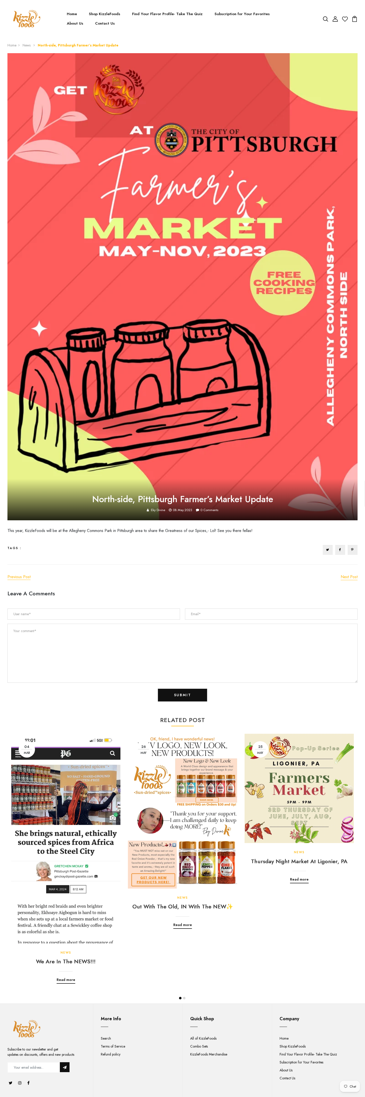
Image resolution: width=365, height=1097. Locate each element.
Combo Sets (199, 1046)
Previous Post (19, 577)
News (27, 45)
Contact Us (105, 23)
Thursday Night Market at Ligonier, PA (299, 861)
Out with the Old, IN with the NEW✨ (182, 906)
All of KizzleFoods (203, 1038)
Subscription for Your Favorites (242, 14)
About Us (75, 23)
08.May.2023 (182, 510)
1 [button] (180, 998)
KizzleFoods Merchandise (208, 1054)
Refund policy (110, 1054)
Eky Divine (158, 510)
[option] (65, 855)
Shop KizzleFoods (104, 14)
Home (72, 14)
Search (106, 1038)
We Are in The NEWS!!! (66, 961)
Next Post (349, 577)
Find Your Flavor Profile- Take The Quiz (167, 14)
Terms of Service (113, 1046)
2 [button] (184, 998)
